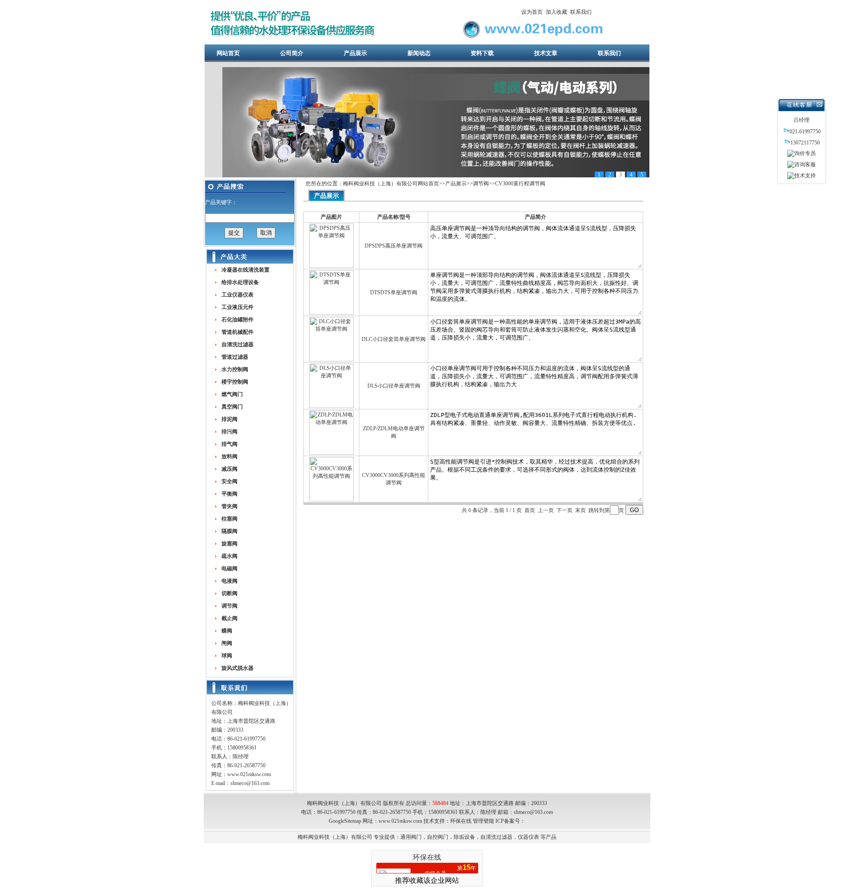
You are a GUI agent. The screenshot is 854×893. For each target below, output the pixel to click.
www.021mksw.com (249, 774)
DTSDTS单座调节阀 (393, 292)
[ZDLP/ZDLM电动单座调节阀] (331, 453)
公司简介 (291, 53)
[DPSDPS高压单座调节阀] (331, 266)
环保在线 (460, 821)
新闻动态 (419, 53)
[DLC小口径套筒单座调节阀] (331, 359)
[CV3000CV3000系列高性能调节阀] (331, 500)
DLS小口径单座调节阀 (393, 386)
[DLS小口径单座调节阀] (331, 406)
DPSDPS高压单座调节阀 (394, 246)
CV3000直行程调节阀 (520, 183)
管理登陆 (483, 821)
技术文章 (545, 53)
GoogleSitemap (345, 821)
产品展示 (355, 53)
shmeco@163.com (250, 783)
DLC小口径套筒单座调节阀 (394, 339)
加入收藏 (556, 12)
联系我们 (581, 12)
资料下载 (482, 53)
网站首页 (228, 53)
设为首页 (532, 12)
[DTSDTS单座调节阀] (331, 313)
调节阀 (481, 183)
